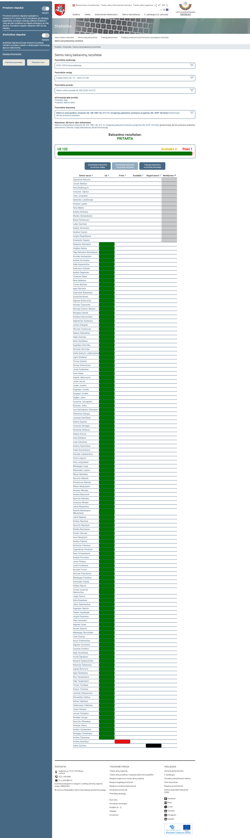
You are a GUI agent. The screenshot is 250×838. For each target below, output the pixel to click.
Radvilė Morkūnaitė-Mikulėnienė (82, 511)
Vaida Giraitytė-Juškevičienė (86, 353)
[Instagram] (165, 815)
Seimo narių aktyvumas (87, 37)
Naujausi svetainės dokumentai (123, 786)
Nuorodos (114, 800)
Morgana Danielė (80, 313)
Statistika (67, 47)
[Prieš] (125, 175)
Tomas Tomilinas (80, 685)
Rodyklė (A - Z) (116, 807)
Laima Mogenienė (81, 506)
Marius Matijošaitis (81, 486)
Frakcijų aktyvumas (109, 37)
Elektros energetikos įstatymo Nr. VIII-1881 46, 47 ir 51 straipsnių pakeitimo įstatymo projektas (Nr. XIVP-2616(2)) (107, 125)
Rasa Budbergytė (81, 187)
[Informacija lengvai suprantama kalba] (167, 10)
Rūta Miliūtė (78, 208)
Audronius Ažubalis (81, 268)
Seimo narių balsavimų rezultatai (69, 41)
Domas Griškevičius (81, 365)
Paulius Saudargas (81, 612)
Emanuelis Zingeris (81, 240)
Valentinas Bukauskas (83, 292)
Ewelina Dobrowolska (82, 317)
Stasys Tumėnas (80, 689)
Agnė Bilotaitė (79, 288)
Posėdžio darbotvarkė (65, 102)
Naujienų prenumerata (173, 786)
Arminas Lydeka (80, 204)
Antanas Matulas (80, 490)
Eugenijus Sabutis (81, 608)
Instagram (171, 815)
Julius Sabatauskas (81, 604)
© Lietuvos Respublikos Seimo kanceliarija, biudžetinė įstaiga (80, 790)
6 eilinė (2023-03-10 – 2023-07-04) (72, 78)
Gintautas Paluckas (81, 545)
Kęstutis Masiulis (81, 478)
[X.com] (165, 807)
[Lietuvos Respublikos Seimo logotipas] (185, 8)
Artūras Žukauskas (81, 737)
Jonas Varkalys (80, 709)
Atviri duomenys (171, 782)
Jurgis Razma (79, 596)
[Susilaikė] (142, 175)
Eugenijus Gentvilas (81, 345)
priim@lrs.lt (67, 780)
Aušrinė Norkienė (80, 212)
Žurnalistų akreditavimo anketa (177, 778)
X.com (170, 807)
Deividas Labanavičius (83, 454)
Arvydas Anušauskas (82, 256)
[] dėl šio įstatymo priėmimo (117, 114)
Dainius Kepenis (80, 422)
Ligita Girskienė (80, 357)
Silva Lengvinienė (81, 462)
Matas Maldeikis (80, 474)
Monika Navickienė (81, 529)
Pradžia (58, 47)
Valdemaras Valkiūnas (83, 705)
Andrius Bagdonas (81, 272)
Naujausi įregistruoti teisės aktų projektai (127, 778)
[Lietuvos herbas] (60, 10)
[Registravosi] (160, 175)
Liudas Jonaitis (79, 385)
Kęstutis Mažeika (81, 498)
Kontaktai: (60, 766)
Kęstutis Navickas (81, 525)
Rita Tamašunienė (81, 677)
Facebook (171, 799)
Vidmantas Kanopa (81, 413)
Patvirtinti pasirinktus (14, 62)
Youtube (171, 811)
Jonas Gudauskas (81, 369)
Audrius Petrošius (81, 557)
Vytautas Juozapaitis (82, 401)
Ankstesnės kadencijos (106, 14)
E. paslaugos (169, 775)
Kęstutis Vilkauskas (82, 721)
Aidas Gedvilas (79, 337)
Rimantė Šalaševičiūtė (83, 661)
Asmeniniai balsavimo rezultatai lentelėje (125, 166)
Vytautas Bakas (80, 276)
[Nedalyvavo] (175, 175)
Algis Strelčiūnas (80, 653)
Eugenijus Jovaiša (81, 389)
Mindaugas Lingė (80, 466)
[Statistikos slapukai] (45, 35)
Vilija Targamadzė (81, 681)
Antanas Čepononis (81, 305)
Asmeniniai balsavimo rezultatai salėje (97, 166)
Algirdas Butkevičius (82, 300)
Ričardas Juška (80, 405)
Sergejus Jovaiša (80, 393)
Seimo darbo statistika (64, 37)
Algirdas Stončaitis (81, 644)
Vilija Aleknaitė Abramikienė (85, 252)
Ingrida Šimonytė (80, 669)
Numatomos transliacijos (88, 5)
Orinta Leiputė (79, 458)
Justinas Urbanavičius (82, 693)
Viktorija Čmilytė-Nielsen (84, 309)
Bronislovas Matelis (82, 482)
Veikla (87, 14)
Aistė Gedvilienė (80, 341)
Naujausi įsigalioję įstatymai (121, 782)
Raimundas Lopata (81, 470)
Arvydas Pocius (80, 569)
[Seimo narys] (92, 175)
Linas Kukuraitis (80, 442)
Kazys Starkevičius (81, 640)
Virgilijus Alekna (80, 248)
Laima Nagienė (79, 517)
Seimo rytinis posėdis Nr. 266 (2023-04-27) (75, 90)
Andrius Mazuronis (81, 494)
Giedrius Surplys (80, 232)
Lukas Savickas (80, 224)
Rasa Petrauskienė (81, 553)
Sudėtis (76, 14)
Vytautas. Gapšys (81, 191)
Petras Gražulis (80, 361)
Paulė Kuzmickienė (81, 450)
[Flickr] (165, 803)
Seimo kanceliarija (131, 14)
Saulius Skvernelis (81, 228)
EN (163, 5)
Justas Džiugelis (80, 325)
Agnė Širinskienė (80, 673)
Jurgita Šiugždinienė (82, 236)
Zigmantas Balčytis (81, 179)
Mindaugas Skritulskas (83, 632)
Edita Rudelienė (80, 600)
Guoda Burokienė (80, 296)
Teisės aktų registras (143, 5)
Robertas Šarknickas (82, 665)
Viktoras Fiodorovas (82, 329)
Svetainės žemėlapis (118, 804)
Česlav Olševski (80, 533)
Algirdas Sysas (79, 624)
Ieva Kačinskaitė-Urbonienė (85, 409)
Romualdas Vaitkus (81, 697)
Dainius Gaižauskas (81, 333)
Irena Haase (78, 373)
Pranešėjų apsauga (118, 794)
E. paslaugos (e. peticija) (156, 14)
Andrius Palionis (80, 541)
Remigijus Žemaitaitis (82, 733)
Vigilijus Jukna (79, 397)
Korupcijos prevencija (118, 790)
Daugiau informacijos (12, 54)
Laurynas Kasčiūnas (82, 418)
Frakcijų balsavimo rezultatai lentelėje (152, 166)
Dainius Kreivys (79, 434)
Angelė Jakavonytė (81, 377)
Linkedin (170, 819)
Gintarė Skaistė (80, 628)
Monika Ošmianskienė (82, 216)
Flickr (169, 803)
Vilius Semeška (80, 620)
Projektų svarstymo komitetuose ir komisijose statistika (144, 37)
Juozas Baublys (80, 183)
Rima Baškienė (79, 280)
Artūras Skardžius (81, 741)
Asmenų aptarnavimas (173, 771)
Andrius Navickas (80, 521)
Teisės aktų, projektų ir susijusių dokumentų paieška (131, 775)
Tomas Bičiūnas (80, 284)
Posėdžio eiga (61, 100)
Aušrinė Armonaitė (81, 260)
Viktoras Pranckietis (82, 573)
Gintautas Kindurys (81, 430)
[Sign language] (164, 10)
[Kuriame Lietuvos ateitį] (178, 834)
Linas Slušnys (79, 636)
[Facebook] (165, 799)
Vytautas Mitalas (81, 502)
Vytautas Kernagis (81, 426)
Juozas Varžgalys (81, 713)
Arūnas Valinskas (80, 701)
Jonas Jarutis (79, 381)
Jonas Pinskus (79, 561)
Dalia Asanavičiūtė (81, 264)
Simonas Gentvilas (81, 349)
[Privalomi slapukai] (45, 8)
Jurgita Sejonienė (81, 616)
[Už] (108, 175)
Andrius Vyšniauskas (82, 729)
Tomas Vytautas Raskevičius (80, 591)
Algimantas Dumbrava (83, 321)
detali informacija (99, 127)
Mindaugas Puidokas (82, 577)
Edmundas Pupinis (81, 581)
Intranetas (114, 815)
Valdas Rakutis (79, 585)
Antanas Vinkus (80, 725)
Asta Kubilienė (79, 438)
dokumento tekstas (64, 127)
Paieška (113, 811)
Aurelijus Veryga (80, 717)
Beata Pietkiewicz (81, 220)
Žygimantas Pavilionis (83, 549)
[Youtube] (165, 811)
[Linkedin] (165, 819)
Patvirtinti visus (38, 62)
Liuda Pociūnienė (80, 565)
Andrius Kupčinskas (81, 446)
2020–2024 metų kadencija (68, 65)
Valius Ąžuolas (79, 745)
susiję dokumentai (82, 127)
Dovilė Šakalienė (80, 657)
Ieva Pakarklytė (80, 537)
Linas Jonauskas (80, 196)
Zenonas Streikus (81, 649)
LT (159, 5)
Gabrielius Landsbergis (83, 200)
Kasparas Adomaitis (82, 244)
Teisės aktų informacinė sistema (116, 5)
